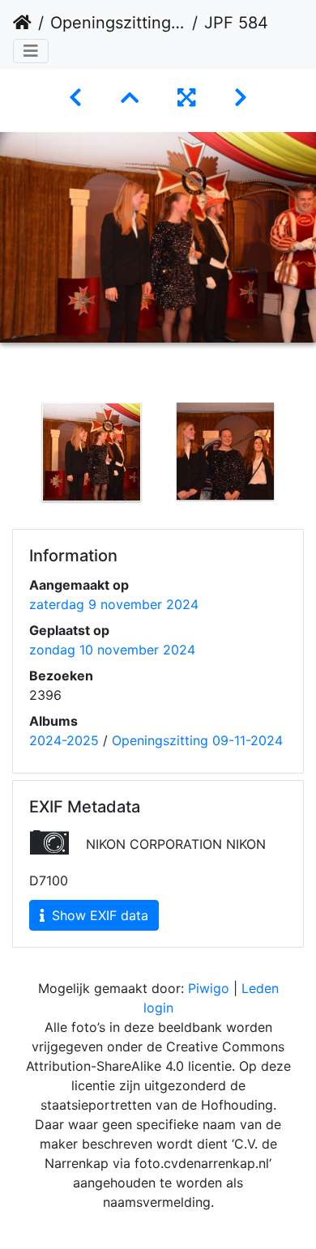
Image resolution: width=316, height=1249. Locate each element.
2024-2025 (64, 740)
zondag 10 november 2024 (112, 650)
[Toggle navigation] (31, 51)
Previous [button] (12, 455)
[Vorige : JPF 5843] (75, 97)
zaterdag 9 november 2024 (114, 604)
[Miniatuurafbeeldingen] (129, 97)
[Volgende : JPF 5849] (241, 97)
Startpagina (22, 23)
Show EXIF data (98, 915)
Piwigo (208, 988)
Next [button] (304, 455)
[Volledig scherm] (186, 97)
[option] (91, 452)
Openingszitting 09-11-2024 (118, 22)
